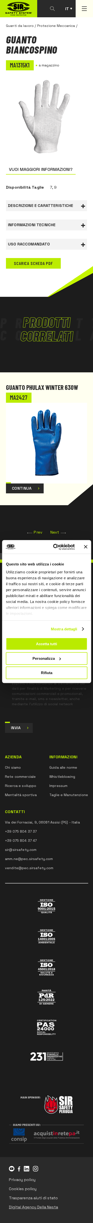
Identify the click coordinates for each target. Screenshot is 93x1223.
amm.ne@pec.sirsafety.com (29, 859)
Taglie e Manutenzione (68, 795)
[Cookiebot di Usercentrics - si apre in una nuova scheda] (55, 547)
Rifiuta (46, 673)
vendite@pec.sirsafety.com (29, 868)
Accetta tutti (46, 644)
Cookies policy (22, 1188)
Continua (22, 488)
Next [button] (54, 532)
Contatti (15, 812)
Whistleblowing (62, 776)
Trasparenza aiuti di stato (33, 1198)
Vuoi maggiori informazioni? (41, 169)
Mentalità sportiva (21, 795)
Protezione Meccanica (56, 25)
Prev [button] (38, 532)
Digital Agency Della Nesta (33, 1207)
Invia (16, 727)
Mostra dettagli (64, 629)
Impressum (58, 785)
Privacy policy (22, 1179)
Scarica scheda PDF (33, 263)
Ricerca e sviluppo (20, 785)
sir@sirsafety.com (20, 849)
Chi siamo (13, 767)
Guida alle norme (63, 767)
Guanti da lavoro (20, 25)
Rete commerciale (20, 776)
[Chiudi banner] (85, 547)
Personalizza (43, 658)
